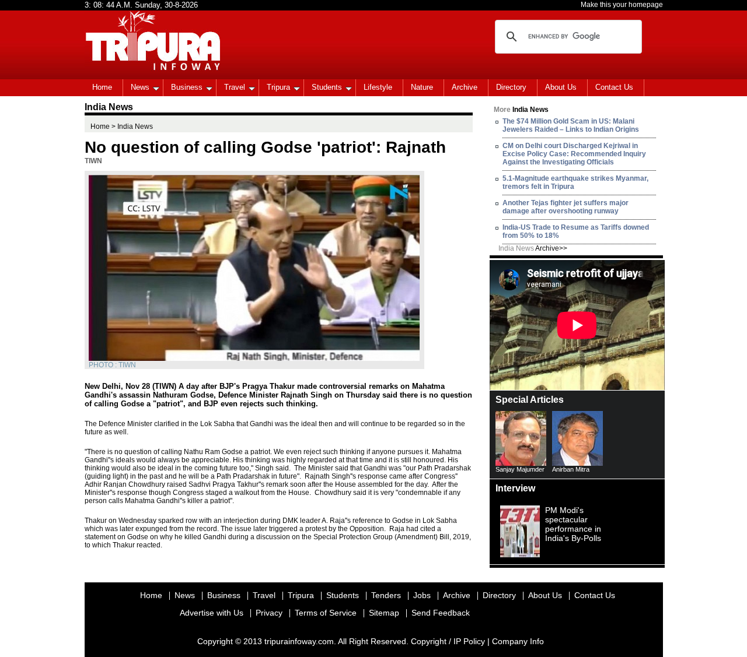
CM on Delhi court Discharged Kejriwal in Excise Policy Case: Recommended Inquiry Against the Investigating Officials (574, 154)
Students (327, 87)
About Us (561, 87)
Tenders (386, 595)
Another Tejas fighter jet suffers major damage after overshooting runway (565, 207)
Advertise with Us (211, 612)
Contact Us (614, 87)
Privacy (269, 612)
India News (532, 248)
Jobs (422, 595)
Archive (464, 87)
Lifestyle (378, 87)
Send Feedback (440, 612)
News (140, 87)
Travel (234, 87)
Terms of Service (326, 612)
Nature (422, 87)
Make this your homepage (622, 5)
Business (187, 87)
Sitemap (384, 612)
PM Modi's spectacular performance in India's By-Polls (573, 524)
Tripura (278, 87)
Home (102, 87)
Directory (511, 87)
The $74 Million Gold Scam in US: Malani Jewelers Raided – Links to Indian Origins (570, 125)
